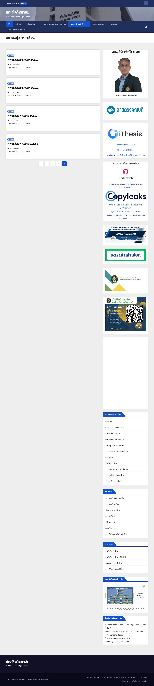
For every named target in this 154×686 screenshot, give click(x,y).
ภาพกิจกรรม (110, 528)
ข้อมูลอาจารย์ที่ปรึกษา (114, 563)
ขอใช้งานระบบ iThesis (126, 145)
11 (133, 608)
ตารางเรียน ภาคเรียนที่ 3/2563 (22, 59)
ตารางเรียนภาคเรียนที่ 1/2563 (22, 115)
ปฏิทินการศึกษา (111, 463)
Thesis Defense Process (54, 24)
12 (136, 608)
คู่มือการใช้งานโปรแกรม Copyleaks (125, 212)
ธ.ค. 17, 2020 (14, 92)
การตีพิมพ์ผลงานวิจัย (113, 569)
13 (138, 608)
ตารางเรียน (11, 55)
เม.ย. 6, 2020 (14, 148)
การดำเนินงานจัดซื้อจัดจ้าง (116, 534)
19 (127, 609)
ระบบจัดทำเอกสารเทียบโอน (116, 451)
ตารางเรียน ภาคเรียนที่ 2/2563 (23, 87)
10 (131, 608)
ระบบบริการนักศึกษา (79, 24)
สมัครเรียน (31, 24)
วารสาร (114, 24)
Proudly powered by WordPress (16, 679)
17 (121, 609)
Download (99, 24)
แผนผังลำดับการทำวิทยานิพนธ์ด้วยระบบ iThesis (126, 155)
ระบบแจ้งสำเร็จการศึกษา (115, 475)
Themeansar (44, 679)
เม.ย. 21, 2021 (15, 64)
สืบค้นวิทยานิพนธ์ (112, 551)
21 (132, 609)
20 (129, 609)
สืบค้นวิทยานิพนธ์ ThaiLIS (115, 557)
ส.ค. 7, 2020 (14, 120)
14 (141, 608)
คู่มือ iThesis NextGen (125, 150)
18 (124, 609)
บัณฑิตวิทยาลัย (17, 12)
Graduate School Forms (115, 428)
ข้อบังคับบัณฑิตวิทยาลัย (114, 440)
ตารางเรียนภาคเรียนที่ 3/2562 (22, 143)
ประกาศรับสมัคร (112, 504)
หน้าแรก (19, 24)
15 (144, 608)
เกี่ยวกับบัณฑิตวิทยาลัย (16, 30)
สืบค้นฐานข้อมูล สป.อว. (114, 445)
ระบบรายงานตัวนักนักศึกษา (116, 469)
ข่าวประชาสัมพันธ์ (112, 510)
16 (119, 609)
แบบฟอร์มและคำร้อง (113, 434)
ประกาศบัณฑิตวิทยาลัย (114, 498)
